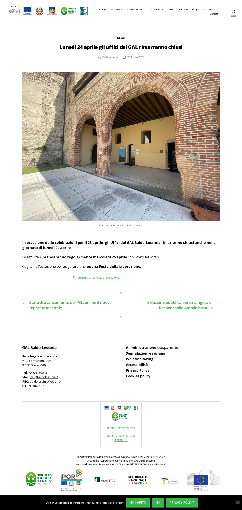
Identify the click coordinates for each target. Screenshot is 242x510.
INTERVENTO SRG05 (121, 428)
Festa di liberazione (107, 277)
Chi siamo (115, 9)
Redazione (111, 57)
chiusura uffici (86, 277)
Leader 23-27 (134, 9)
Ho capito (138, 502)
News (171, 9)
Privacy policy (182, 502)
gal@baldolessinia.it (44, 377)
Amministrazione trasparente (152, 347)
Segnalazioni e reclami (145, 353)
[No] (238, 502)
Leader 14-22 (156, 9)
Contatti (214, 13)
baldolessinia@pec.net (45, 381)
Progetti (196, 9)
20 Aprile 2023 (135, 57)
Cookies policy (138, 376)
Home (102, 9)
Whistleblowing (139, 359)
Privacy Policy (137, 370)
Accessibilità (137, 364)
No (158, 502)
